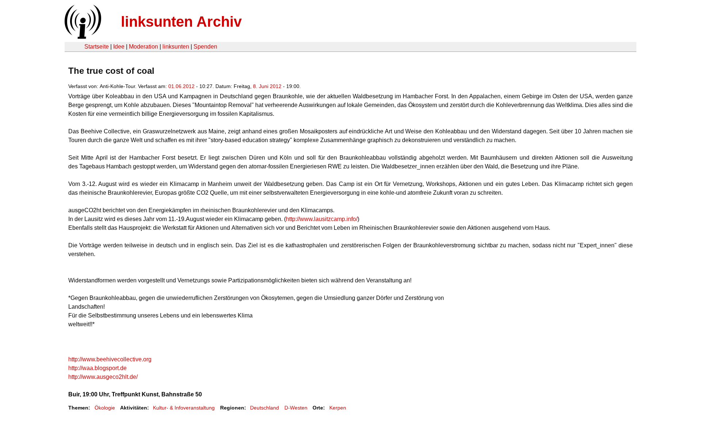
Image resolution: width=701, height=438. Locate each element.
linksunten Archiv (181, 22)
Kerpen (337, 408)
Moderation (143, 46)
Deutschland (264, 408)
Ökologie (105, 408)
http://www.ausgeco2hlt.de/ (103, 377)
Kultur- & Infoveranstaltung (184, 408)
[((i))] (82, 37)
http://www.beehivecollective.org (110, 359)
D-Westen (295, 408)
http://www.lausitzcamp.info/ (321, 219)
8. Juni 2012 (267, 86)
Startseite (96, 46)
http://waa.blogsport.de (97, 368)
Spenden (205, 46)
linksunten (175, 46)
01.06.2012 (181, 86)
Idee (119, 46)
